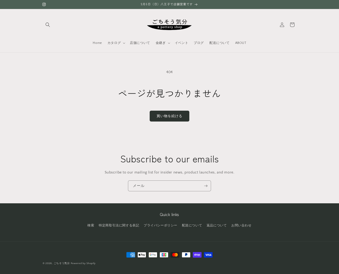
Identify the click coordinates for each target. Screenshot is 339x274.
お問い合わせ (241, 225)
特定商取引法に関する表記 (119, 225)
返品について (217, 225)
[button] (48, 25)
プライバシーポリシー (160, 225)
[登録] (206, 185)
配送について (192, 225)
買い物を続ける (169, 116)
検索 (90, 225)
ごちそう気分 (62, 263)
